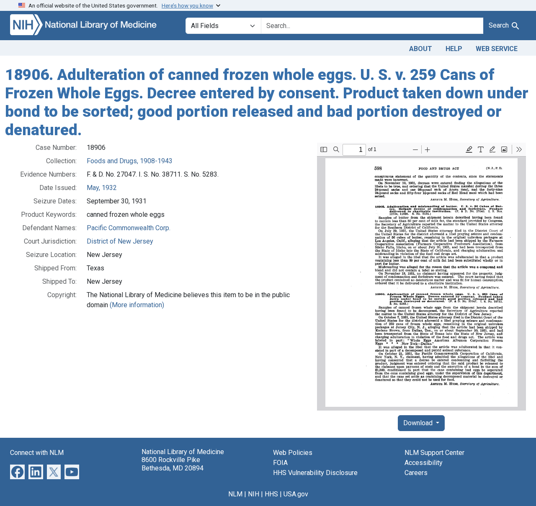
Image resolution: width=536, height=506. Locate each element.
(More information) (137, 305)
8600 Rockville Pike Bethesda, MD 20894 (173, 464)
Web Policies (292, 453)
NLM (235, 494)
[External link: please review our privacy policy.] (17, 471)
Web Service (497, 49)
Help (454, 49)
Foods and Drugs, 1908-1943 (130, 161)
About (420, 49)
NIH (253, 494)
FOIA (280, 463)
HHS (271, 494)
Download (418, 423)
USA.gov (295, 494)
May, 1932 (102, 188)
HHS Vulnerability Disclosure (315, 473)
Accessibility (424, 463)
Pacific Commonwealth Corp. (128, 228)
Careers (416, 473)
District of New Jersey (120, 241)
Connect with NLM (37, 453)
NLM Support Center (434, 453)
